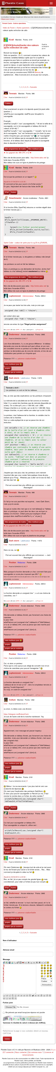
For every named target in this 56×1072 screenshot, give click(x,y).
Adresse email (8, 950)
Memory (38, 72)
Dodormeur (14, 334)
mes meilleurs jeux (12, 364)
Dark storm (14, 378)
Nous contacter (21, 1052)
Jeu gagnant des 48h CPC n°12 (17, 153)
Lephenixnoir (15, 296)
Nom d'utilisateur (10, 940)
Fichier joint (8, 1003)
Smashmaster (15, 198)
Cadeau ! (8, 103)
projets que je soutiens (13, 372)
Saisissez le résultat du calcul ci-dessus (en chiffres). (24, 1023)
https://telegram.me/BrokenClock (16, 714)
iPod (6, 192)
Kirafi (11, 40)
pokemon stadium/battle (27, 359)
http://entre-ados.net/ (38, 158)
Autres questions (23, 28)
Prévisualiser (46, 985)
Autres (13, 192)
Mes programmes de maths (15, 149)
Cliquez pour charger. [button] (8, 19)
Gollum (12, 700)
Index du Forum (9, 28)
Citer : (6, 97)
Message (6, 959)
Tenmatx (13, 93)
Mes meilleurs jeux (35, 149)
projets (7, 368)
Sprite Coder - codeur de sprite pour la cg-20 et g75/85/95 (25, 243)
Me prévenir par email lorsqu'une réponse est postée (25, 1012)
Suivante (33, 87)
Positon (13, 562)
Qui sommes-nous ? (35, 1052)
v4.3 (13, 1050)
